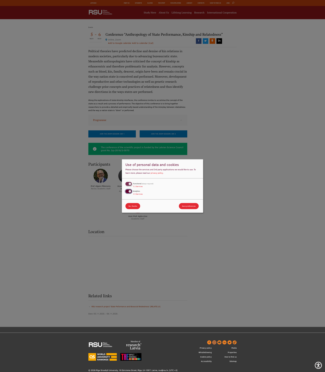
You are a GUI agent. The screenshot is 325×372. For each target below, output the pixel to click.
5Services (138, 194)
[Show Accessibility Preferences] (318, 365)
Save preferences (189, 206)
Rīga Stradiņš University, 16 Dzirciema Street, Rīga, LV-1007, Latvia (126, 370)
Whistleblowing (205, 352)
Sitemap (233, 361)
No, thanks (132, 206)
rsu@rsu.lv (163, 370)
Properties (232, 352)
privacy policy (157, 173)
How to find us (230, 356)
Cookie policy (206, 356)
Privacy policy (206, 348)
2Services (138, 186)
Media (234, 348)
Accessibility (206, 361)
